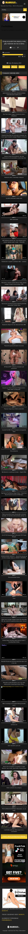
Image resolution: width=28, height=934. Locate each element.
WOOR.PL (22, 914)
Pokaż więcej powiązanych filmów (14, 836)
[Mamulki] (11, 3)
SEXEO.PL (5, 910)
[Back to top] (23, 929)
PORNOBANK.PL (7, 920)
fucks (15, 66)
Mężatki (7, 66)
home (22, 66)
